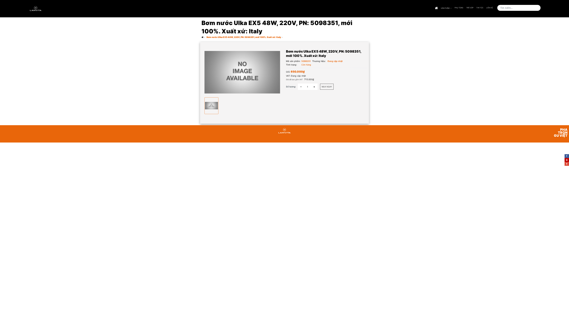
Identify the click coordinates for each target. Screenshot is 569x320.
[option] (242, 72)
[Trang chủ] (436, 8)
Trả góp (470, 8)
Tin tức (479, 8)
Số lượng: (291, 86)
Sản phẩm (445, 8)
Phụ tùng (459, 8)
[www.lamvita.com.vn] (35, 8)
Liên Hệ (489, 8)
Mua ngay (327, 86)
